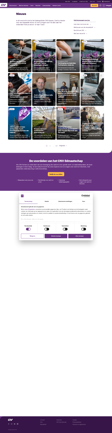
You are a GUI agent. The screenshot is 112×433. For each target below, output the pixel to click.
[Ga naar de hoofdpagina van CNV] (3, 5)
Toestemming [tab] (28, 201)
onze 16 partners (30, 209)
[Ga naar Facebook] (8, 423)
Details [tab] (47, 201)
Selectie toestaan (56, 236)
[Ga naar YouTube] (14, 423)
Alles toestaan (80, 236)
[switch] (46, 229)
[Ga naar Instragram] (11, 423)
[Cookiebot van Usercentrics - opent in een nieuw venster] (84, 196)
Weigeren (32, 236)
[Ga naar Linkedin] (17, 423)
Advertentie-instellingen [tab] (65, 201)
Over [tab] (83, 201)
